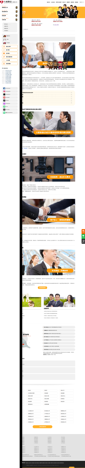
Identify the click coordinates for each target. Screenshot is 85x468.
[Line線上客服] (64, 24)
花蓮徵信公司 (63, 419)
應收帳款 (26, 148)
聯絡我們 (83, 242)
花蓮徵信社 (22, 442)
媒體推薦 (72, 2)
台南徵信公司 (63, 416)
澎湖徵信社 (50, 442)
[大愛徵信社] (10, 2)
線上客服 (83, 232)
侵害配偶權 (47, 404)
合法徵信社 (53, 2)
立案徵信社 (22, 437)
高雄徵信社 (36, 441)
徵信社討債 (47, 395)
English (8, 42)
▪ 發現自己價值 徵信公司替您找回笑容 (50, 311)
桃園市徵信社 (46, 333)
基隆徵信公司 (23, 446)
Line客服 (83, 237)
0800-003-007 (36, 21)
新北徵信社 (63, 437)
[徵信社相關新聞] (7, 27)
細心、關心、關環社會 (5, 19)
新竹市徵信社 (46, 336)
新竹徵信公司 (23, 448)
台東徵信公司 (23, 452)
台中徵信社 (63, 438)
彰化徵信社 (46, 343)
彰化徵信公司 (23, 449)
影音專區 (8, 53)
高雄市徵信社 (46, 349)
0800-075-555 (57, 21)
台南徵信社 (22, 441)
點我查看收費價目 (42, 287)
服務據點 (76, 2)
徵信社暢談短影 (9, 56)
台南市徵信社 (46, 346)
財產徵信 (62, 398)
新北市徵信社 (46, 327)
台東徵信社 (36, 442)
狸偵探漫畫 (8, 63)
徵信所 (46, 390)
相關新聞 (68, 2)
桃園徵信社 (22, 438)
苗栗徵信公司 (30, 413)
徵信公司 (62, 390)
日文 (7, 39)
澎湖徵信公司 (30, 422)
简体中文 (8, 35)
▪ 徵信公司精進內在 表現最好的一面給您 (51, 317)
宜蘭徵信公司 (47, 419)
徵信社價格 (47, 398)
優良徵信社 (30, 404)
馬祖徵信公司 (63, 422)
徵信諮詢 (62, 401)
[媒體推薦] (7, 29)
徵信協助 (46, 393)
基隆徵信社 (36, 437)
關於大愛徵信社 (5, 7)
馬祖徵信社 (22, 444)
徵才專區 (8, 49)
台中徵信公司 (47, 413)
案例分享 (64, 2)
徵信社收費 (8, 46)
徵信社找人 (63, 395)
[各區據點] (7, 31)
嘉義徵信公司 (47, 416)
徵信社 (29, 390)
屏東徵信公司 (30, 419)
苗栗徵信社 (50, 438)
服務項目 (48, 2)
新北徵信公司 (47, 410)
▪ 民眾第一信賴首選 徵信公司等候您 (50, 315)
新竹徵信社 (36, 438)
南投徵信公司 (63, 413)
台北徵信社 (50, 437)
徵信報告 (46, 401)
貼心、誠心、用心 (5, 11)
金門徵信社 (63, 442)
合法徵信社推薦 (31, 393)
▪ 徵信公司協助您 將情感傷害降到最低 (50, 313)
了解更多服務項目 (42, 426)
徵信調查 (30, 401)
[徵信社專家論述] (7, 24)
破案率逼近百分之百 (5, 15)
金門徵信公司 (47, 422)
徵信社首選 (30, 395)
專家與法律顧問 (58, 2)
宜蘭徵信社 (46, 330)
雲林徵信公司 (30, 416)
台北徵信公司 (30, 410)
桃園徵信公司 (63, 410)
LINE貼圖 (8, 60)
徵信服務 (62, 393)
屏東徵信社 (50, 441)
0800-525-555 (36, 25)
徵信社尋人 (30, 398)
